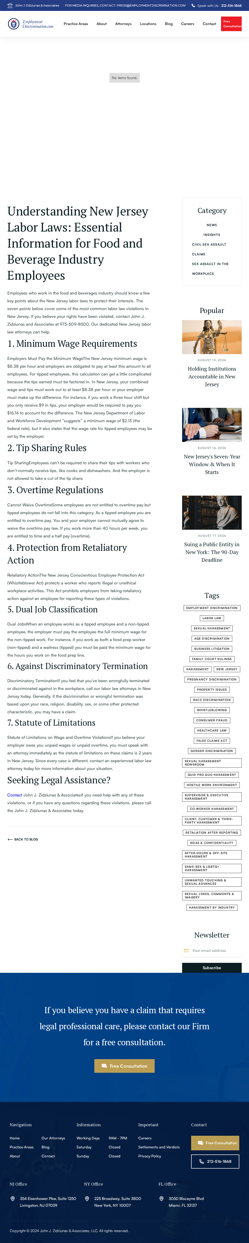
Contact (209, 23)
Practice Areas (22, 1147)
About (15, 1156)
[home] (33, 23)
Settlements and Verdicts (159, 1147)
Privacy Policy (149, 1156)
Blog (45, 1147)
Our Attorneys (53, 1138)
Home (15, 1138)
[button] (76, 24)
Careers (187, 23)
